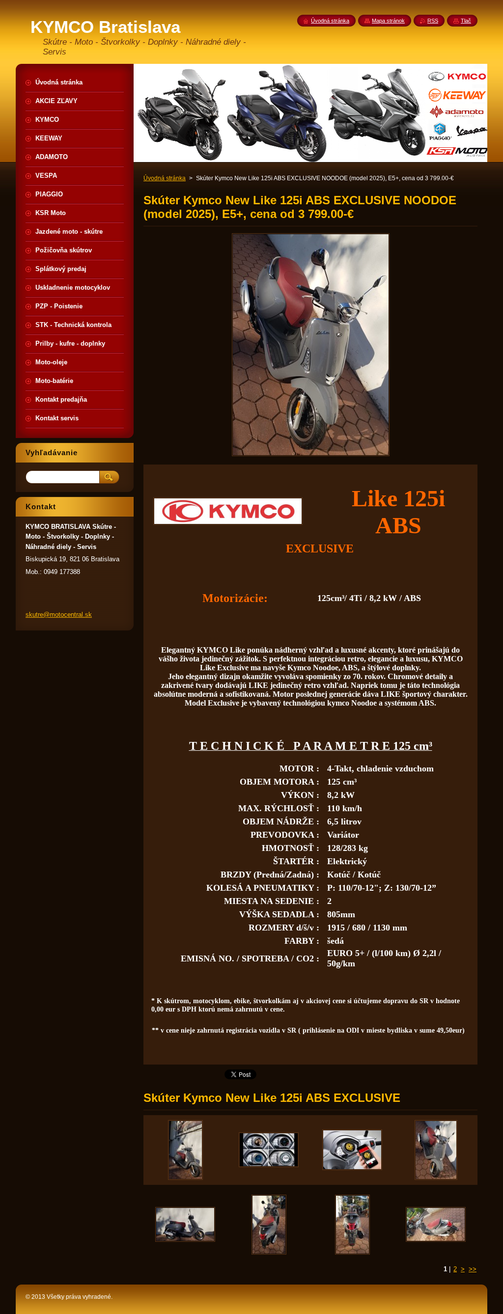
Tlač (466, 21)
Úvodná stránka (164, 178)
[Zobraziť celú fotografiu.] (185, 1150)
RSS (432, 21)
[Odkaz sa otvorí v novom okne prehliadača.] (310, 456)
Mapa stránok (388, 21)
